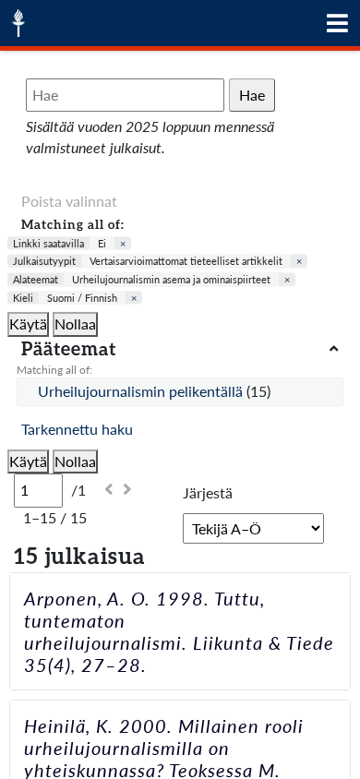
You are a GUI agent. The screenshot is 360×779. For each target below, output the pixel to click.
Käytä (28, 323)
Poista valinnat (69, 201)
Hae (252, 94)
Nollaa (75, 323)
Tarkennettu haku (77, 428)
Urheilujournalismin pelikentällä (142, 391)
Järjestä (208, 492)
